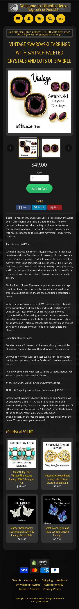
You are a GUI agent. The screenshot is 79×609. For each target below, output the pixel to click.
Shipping (47, 580)
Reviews (61, 580)
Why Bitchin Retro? (28, 584)
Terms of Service (28, 589)
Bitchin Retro (37, 598)
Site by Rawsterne (39, 601)
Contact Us (31, 580)
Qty (39, 172)
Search (16, 580)
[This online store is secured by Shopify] (39, 564)
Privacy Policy (52, 589)
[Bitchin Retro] (39, 7)
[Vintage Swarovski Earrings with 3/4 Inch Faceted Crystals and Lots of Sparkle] (28, 147)
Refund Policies (53, 584)
